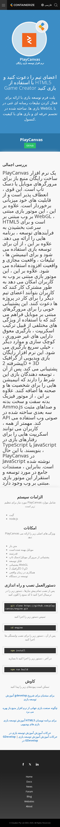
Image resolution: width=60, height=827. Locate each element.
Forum (29, 791)
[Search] (56, 5)
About (29, 806)
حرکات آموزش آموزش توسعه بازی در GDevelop (37, 738)
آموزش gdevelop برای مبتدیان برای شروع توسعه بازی (30, 697)
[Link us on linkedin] (37, 764)
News (29, 786)
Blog (29, 796)
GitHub (30, 145)
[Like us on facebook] (23, 764)
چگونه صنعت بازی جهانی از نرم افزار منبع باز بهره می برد (30, 710)
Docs (29, 781)
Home (29, 776)
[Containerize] (22, 5)
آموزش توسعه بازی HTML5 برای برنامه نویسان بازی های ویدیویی (30, 722)
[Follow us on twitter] (30, 764)
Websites (29, 801)
